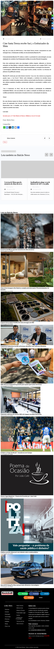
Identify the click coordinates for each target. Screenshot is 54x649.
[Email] (52, 25)
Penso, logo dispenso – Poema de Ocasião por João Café (18, 496)
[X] (52, 20)
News (5, 142)
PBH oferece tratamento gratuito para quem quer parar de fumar (21, 384)
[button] (23, 593)
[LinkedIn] (52, 23)
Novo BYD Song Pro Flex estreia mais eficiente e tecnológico (20, 585)
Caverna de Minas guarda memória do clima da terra (17, 249)
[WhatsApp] (52, 15)
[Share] (52, 28)
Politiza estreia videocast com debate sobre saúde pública (19, 552)
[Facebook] (52, 18)
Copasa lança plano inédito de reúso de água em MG (17, 322)
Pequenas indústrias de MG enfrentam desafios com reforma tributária (23, 346)
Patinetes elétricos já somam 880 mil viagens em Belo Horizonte (21, 414)
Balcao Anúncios (11, 138)
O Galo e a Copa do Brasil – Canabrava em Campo (16, 453)
